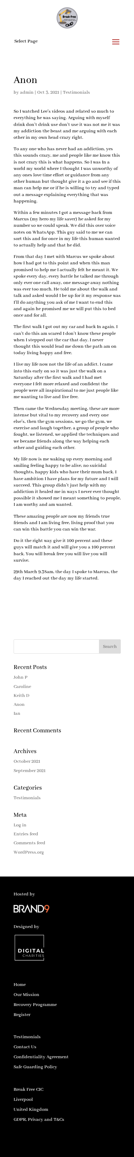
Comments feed (29, 843)
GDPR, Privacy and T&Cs (39, 1120)
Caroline (22, 687)
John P (21, 677)
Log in (20, 825)
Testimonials (76, 92)
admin (27, 92)
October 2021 (27, 761)
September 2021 (30, 771)
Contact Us (25, 1047)
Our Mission (26, 995)
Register (22, 1015)
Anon (19, 705)
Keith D (21, 696)
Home (20, 985)
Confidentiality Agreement (41, 1057)
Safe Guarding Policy (35, 1067)
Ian (17, 714)
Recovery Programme (35, 1005)
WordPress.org (29, 852)
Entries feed (26, 834)
